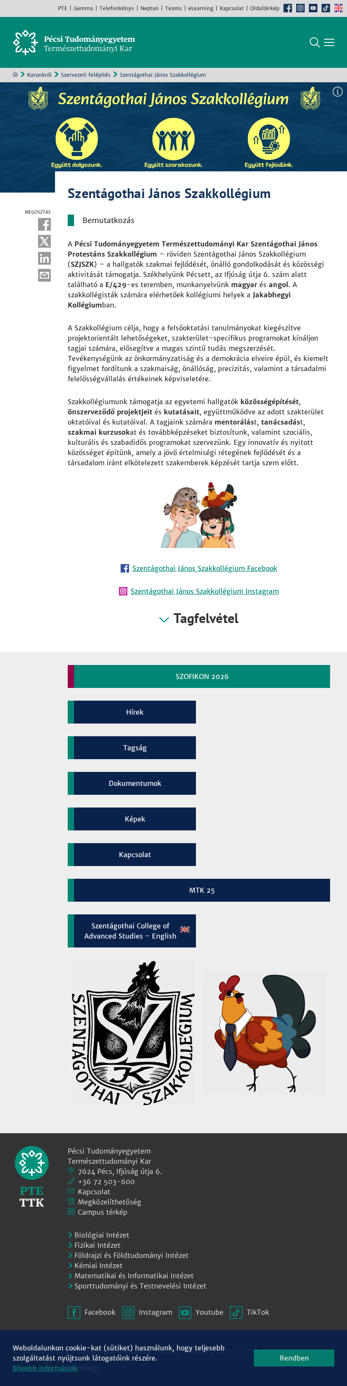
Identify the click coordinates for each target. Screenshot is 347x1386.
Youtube (313, 8)
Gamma (83, 8)
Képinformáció (338, 92)
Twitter (44, 241)
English (338, 8)
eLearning (200, 8)
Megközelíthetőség (109, 1202)
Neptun (149, 8)
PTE (62, 8)
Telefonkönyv (116, 8)
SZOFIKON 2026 (202, 676)
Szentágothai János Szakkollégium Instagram (204, 591)
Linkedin (44, 258)
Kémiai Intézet (98, 1265)
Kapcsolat (232, 8)
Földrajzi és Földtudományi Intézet (131, 1255)
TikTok (326, 8)
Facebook (288, 8)
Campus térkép (102, 1212)
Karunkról (39, 75)
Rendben (294, 1358)
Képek (135, 819)
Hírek (134, 712)
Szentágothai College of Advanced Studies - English (130, 931)
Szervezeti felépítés (85, 75)
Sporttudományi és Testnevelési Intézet (140, 1286)
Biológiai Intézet (101, 1235)
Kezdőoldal (15, 74)
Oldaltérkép (264, 8)
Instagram (300, 8)
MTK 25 (202, 890)
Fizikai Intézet (97, 1245)
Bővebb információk (45, 1368)
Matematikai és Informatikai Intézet (134, 1275)
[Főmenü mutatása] (329, 42)
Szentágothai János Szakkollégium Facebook (204, 568)
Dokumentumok (135, 783)
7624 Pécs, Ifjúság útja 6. (120, 1171)
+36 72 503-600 (106, 1181)
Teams (173, 8)
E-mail (44, 275)
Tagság (135, 747)
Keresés (315, 42)
